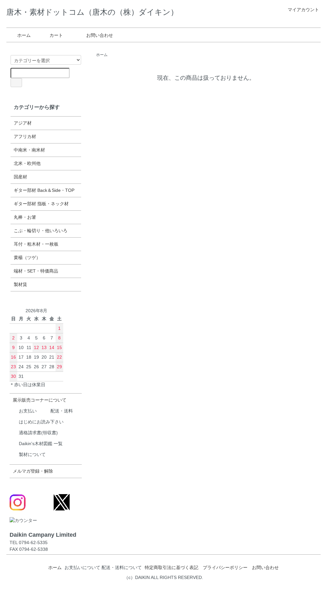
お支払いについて (82, 567)
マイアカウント (303, 9)
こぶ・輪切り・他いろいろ (40, 230)
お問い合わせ (99, 35)
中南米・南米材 (29, 149)
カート (56, 35)
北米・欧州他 (27, 163)
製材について (32, 454)
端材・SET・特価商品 (36, 270)
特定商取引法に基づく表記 (171, 567)
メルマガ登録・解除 (33, 471)
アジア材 (23, 123)
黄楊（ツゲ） (27, 257)
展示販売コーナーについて (39, 400)
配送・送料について (122, 567)
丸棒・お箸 (25, 217)
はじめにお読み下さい (41, 421)
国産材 (20, 176)
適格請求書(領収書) (38, 432)
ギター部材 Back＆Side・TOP (44, 190)
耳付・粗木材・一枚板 (36, 244)
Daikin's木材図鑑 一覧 (41, 443)
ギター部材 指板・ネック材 (41, 203)
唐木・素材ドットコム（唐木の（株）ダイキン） (92, 12)
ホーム (24, 35)
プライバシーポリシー (225, 567)
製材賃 (20, 284)
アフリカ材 (25, 136)
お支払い (28, 410)
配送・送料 (61, 410)
